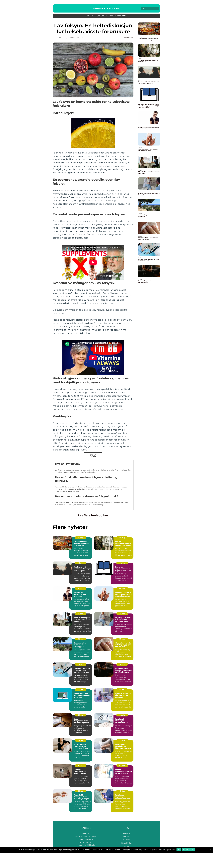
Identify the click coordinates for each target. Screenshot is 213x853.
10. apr (122, 614)
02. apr (122, 766)
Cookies (109, 16)
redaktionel (128, 38)
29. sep (80, 740)
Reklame (91, 16)
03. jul (80, 563)
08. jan (80, 690)
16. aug (80, 538)
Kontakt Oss (120, 16)
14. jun (122, 563)
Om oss (100, 16)
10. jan (122, 664)
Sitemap (126, 846)
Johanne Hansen (75, 38)
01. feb (80, 664)
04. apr (80, 639)
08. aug (122, 538)
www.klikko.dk (89, 845)
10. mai (80, 614)
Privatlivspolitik (188, 850)
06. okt (122, 715)
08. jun (122, 588)
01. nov (122, 690)
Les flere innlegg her (93, 515)
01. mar (122, 639)
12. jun (80, 588)
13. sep (122, 740)
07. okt (80, 715)
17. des (122, 791)
